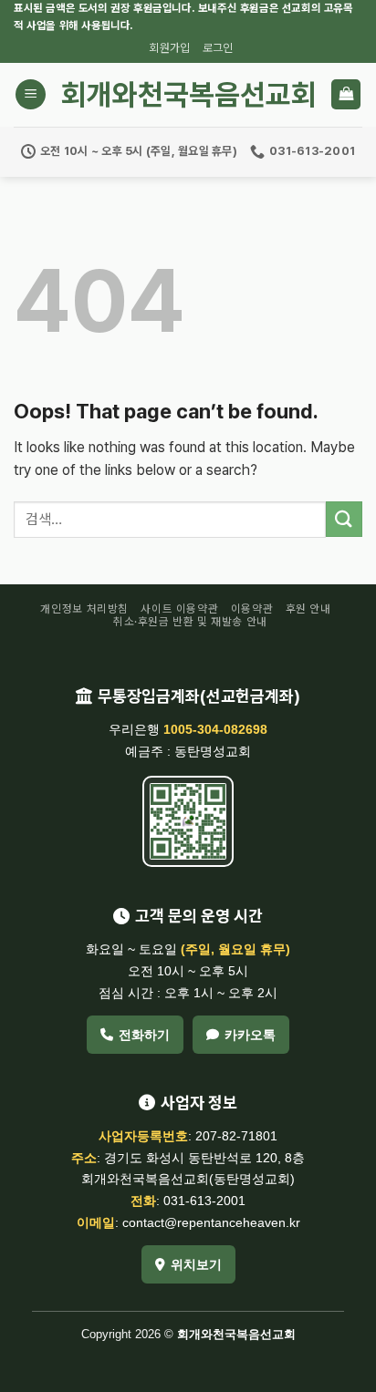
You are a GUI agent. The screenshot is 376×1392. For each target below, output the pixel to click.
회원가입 (170, 48)
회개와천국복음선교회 (188, 94)
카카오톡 (250, 1034)
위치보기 (196, 1264)
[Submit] (344, 519)
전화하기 (144, 1034)
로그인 (218, 48)
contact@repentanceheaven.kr (211, 1222)
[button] (31, 94)
